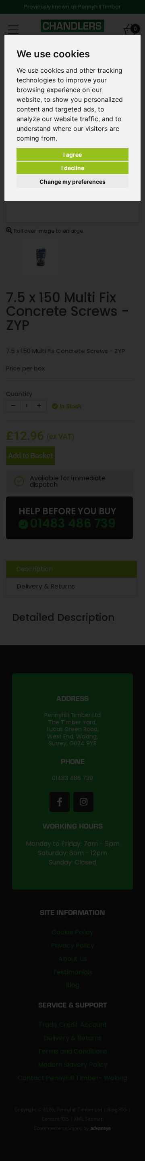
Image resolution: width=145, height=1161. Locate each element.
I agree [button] (72, 154)
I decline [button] (72, 167)
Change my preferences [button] (72, 181)
